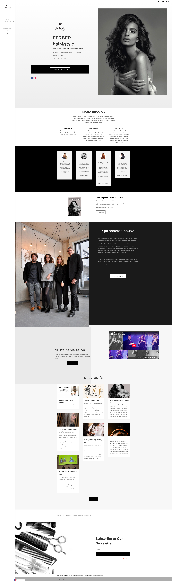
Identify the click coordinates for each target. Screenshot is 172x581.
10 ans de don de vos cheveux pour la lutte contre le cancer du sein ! (93, 441)
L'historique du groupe (118, 276)
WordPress (77, 579)
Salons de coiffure (7, 21)
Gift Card (7, 30)
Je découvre (100, 212)
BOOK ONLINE (165, 1)
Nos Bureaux (60, 575)
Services (7, 23)
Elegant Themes (65, 579)
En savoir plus (72, 363)
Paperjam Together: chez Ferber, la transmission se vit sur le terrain (68, 473)
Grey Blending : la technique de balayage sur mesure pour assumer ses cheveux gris (68, 431)
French (17, 579)
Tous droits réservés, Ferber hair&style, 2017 (94, 575)
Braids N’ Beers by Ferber (91, 400)
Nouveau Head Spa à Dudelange (119, 439)
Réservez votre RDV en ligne (60, 69)
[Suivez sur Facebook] (32, 78)
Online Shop (7, 17)
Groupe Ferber (8, 19)
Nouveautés (7, 26)
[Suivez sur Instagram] (35, 78)
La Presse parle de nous (7, 28)
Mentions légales (68, 575)
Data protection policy (78, 575)
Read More (93, 499)
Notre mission (93, 112)
